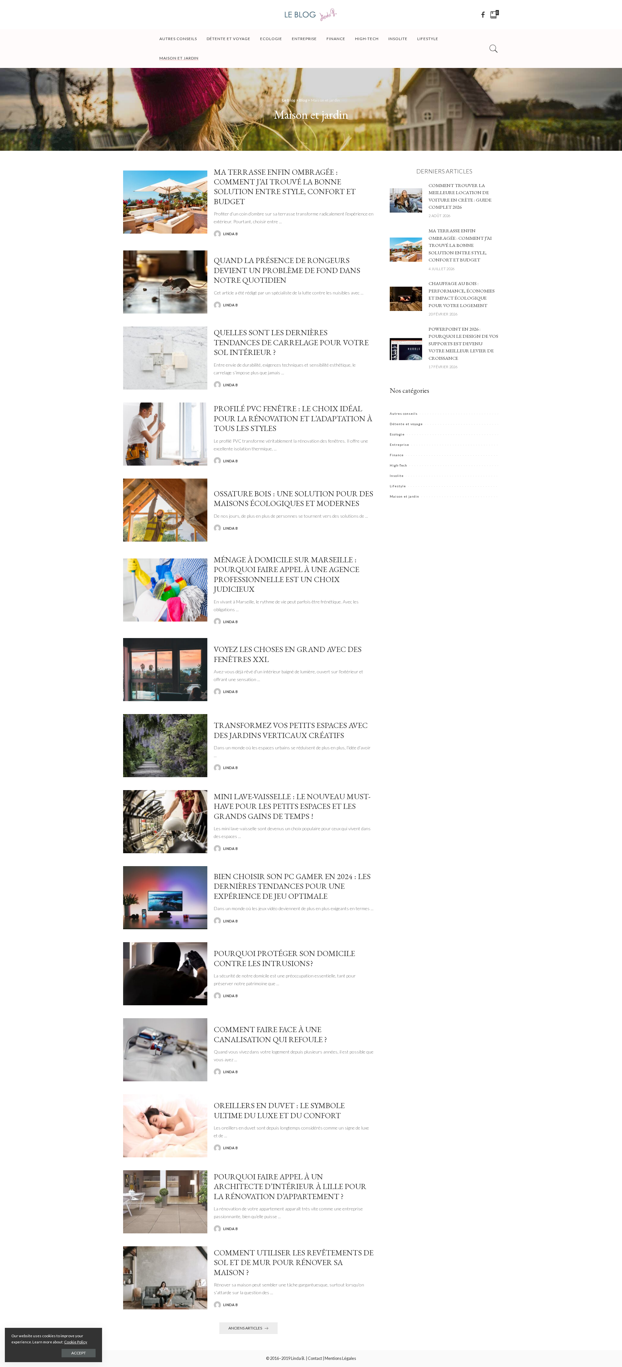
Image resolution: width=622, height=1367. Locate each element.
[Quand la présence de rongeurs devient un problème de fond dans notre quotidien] (165, 281)
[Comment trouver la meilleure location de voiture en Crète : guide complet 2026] (406, 200)
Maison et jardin (404, 496)
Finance (397, 455)
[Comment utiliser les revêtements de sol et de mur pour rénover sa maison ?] (165, 1277)
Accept (78, 1352)
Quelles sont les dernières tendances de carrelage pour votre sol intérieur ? (291, 342)
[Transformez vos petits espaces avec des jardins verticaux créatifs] (165, 745)
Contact (315, 1358)
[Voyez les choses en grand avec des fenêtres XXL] (165, 669)
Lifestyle (398, 486)
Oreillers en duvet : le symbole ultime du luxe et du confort (279, 1110)
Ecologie (397, 434)
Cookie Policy (75, 1342)
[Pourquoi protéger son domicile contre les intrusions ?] (165, 973)
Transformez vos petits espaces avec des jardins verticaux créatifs (291, 730)
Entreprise (399, 444)
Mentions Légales (340, 1358)
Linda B (230, 234)
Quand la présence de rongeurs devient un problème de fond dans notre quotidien (287, 270)
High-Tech (398, 465)
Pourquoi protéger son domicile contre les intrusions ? (284, 958)
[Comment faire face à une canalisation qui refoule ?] (165, 1049)
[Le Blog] (311, 14)
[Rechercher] (494, 48)
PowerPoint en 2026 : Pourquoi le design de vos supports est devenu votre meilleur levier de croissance (463, 343)
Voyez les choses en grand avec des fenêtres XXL (288, 654)
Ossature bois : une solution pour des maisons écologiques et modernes (293, 498)
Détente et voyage (406, 424)
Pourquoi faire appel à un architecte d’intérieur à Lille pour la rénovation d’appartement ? (290, 1186)
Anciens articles (245, 1328)
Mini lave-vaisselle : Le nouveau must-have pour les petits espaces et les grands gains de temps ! (292, 806)
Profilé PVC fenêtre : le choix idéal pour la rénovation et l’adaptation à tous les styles (293, 418)
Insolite (397, 476)
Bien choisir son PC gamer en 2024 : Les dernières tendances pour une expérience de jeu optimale (292, 886)
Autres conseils (404, 413)
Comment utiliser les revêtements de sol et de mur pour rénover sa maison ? (294, 1262)
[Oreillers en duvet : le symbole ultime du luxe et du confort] (165, 1125)
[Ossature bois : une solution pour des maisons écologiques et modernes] (165, 509)
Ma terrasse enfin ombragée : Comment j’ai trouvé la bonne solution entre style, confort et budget (285, 186)
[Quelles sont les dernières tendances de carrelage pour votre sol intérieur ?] (165, 357)
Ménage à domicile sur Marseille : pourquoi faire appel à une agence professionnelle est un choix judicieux (286, 574)
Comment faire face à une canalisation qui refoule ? (270, 1034)
